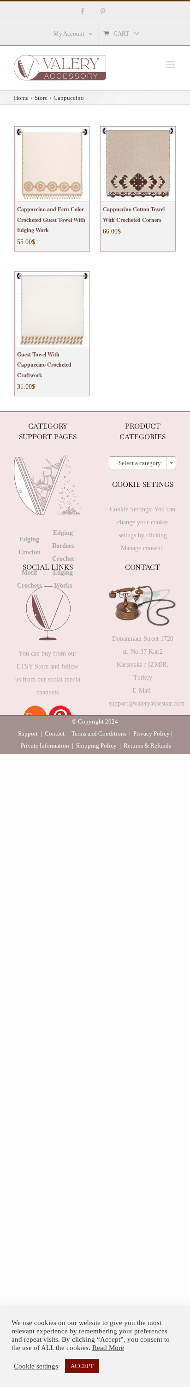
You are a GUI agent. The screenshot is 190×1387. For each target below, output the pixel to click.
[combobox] (142, 462)
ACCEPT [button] (82, 1365)
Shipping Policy (96, 745)
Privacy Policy (151, 733)
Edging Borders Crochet (63, 545)
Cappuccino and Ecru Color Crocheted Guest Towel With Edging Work (51, 219)
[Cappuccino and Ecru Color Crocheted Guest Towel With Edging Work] (52, 164)
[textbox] (142, 463)
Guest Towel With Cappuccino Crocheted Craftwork (44, 364)
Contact (55, 733)
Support (28, 733)
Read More (108, 1347)
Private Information (45, 745)
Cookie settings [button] (36, 1366)
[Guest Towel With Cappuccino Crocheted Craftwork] (52, 309)
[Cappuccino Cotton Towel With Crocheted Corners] (138, 164)
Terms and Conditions (98, 733)
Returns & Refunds (147, 745)
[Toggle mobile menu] (171, 64)
